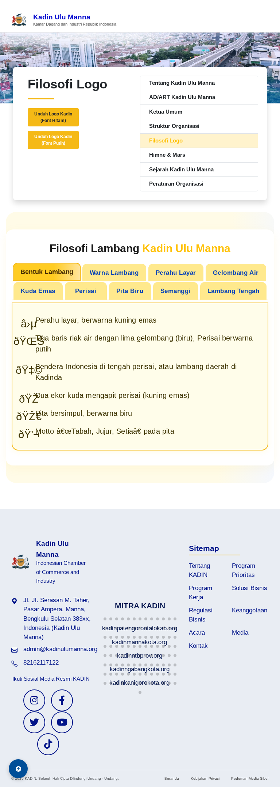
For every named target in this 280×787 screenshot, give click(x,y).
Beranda (171, 778)
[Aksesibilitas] (18, 768)
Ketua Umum (165, 112)
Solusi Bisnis (249, 588)
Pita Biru (130, 290)
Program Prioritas (243, 570)
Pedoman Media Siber (250, 778)
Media (240, 632)
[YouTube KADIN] (62, 722)
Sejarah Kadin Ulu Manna (181, 169)
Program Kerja (200, 593)
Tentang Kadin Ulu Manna (182, 83)
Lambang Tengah (233, 290)
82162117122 (41, 662)
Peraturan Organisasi (176, 183)
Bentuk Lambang (46, 271)
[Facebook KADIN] (62, 700)
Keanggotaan (249, 610)
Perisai (86, 290)
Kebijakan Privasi (205, 778)
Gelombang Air (236, 272)
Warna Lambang (114, 272)
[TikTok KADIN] (48, 744)
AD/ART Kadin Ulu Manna (182, 97)
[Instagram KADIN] (34, 700)
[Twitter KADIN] (34, 722)
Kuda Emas (38, 290)
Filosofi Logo (166, 140)
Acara (197, 632)
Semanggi (175, 290)
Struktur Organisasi (174, 126)
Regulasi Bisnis (201, 615)
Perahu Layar (176, 272)
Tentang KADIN (199, 570)
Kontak (198, 645)
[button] (105, 618)
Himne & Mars (167, 155)
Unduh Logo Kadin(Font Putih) (53, 140)
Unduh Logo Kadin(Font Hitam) (53, 117)
